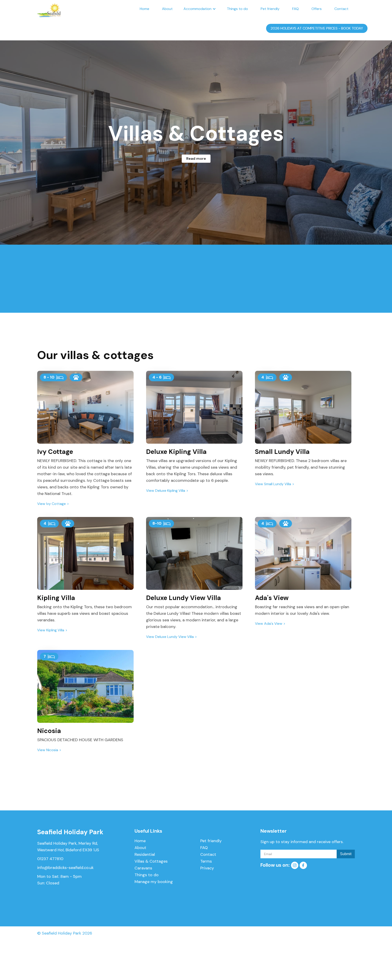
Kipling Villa (55, 630)
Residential (145, 854)
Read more (196, 158)
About (167, 8)
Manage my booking (154, 881)
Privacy (207, 868)
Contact (341, 8)
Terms (206, 861)
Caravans (143, 868)
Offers (316, 8)
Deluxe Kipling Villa (170, 490)
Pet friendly (270, 8)
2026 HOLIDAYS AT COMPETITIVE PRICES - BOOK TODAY (317, 28)
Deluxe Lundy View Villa (174, 637)
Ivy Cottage (56, 504)
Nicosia (52, 750)
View (41, 504)
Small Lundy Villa (277, 484)
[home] (49, 9)
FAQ (295, 8)
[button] (199, 9)
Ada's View (273, 623)
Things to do (237, 8)
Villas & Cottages (151, 861)
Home (144, 8)
